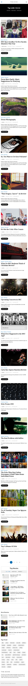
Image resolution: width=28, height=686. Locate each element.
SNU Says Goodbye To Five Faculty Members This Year (14, 43)
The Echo (14, 2)
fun (2, 654)
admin (3, 83)
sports (22, 662)
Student (3, 664)
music (8, 659)
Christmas (8, 647)
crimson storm (16, 650)
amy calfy (18, 642)
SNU (11, 662)
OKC (16, 659)
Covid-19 (9, 650)
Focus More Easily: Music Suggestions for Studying (10, 80)
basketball (9, 645)
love (2, 657)
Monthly (14, 571)
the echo (3, 666)
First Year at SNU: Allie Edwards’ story (15, 575)
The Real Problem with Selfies (12, 438)
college (20, 647)
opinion (21, 659)
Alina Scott (12, 642)
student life (9, 664)
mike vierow (8, 657)
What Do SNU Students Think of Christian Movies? (13, 264)
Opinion (2, 77)
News (2, 39)
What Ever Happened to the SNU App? (13, 335)
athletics (24, 642)
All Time (8, 571)
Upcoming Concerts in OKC (11, 300)
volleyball (9, 666)
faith (10, 652)
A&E (2, 642)
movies (3, 659)
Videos (10, 261)
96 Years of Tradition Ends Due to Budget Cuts (17, 581)
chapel (3, 647)
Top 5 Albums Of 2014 (9, 546)
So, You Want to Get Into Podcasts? (14, 157)
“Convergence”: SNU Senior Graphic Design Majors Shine (17, 587)
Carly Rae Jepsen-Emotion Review (14, 370)
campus (14, 645)
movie (13, 657)
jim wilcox (24, 654)
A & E (2, 117)
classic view (15, 647)
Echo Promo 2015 (7, 404)
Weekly (20, 571)
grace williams (8, 654)
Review (3, 662)
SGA (7, 662)
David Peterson (4, 652)
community (4, 650)
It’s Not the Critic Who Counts (12, 229)
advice (7, 642)
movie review (19, 657)
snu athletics (16, 662)
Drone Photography (8, 120)
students (15, 664)
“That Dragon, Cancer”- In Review (13, 194)
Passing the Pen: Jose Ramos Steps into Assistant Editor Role (17, 593)
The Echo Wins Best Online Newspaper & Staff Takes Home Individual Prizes (12, 474)
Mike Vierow (4, 46)
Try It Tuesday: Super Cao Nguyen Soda (13, 511)
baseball (3, 645)
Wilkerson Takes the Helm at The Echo (17, 599)
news (12, 659)
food (14, 652)
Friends (23, 652)
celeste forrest (21, 645)
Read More (4, 93)
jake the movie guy (16, 654)
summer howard (22, 664)
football (19, 652)
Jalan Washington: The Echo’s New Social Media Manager (17, 621)
